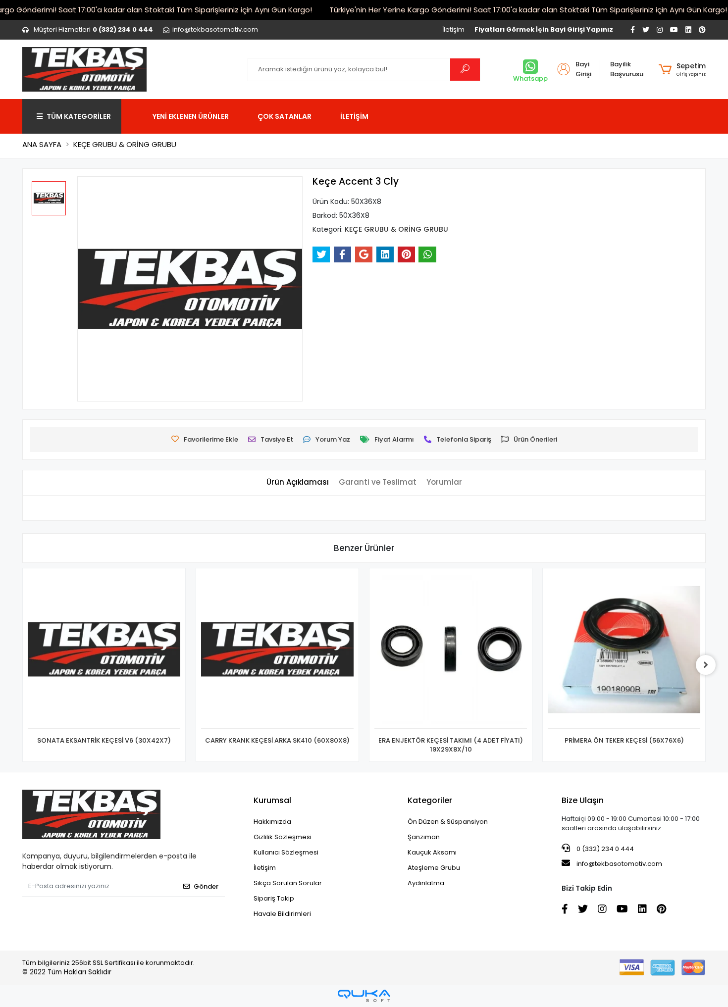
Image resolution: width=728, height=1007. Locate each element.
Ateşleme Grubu (434, 867)
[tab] (297, 482)
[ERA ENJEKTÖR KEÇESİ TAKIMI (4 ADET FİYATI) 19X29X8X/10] (450, 651)
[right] (706, 665)
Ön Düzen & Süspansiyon (448, 821)
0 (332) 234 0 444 (604, 849)
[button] (682, 69)
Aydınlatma (426, 883)
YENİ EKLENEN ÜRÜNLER (191, 116)
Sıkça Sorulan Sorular (288, 883)
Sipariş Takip (274, 898)
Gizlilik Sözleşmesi (283, 837)
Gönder (206, 886)
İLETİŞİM (354, 116)
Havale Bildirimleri (282, 913)
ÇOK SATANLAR (285, 116)
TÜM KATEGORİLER (79, 116)
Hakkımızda (272, 821)
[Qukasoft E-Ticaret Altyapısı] (364, 996)
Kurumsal (272, 800)
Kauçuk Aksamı (432, 852)
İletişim (453, 29)
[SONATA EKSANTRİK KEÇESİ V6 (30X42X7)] (104, 651)
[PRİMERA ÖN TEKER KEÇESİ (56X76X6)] (624, 651)
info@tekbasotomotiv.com (619, 863)
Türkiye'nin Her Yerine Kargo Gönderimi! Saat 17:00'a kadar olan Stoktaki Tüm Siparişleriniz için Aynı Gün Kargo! (528, 9)
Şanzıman (424, 837)
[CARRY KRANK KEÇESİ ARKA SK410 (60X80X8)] (277, 651)
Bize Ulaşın (583, 800)
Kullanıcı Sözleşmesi (286, 852)
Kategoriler (430, 800)
